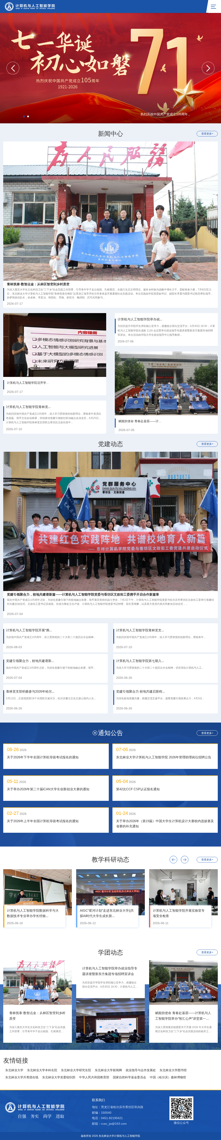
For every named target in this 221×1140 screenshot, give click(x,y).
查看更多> (207, 133)
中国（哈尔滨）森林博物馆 (168, 1077)
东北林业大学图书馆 (173, 1070)
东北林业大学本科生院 (42, 1070)
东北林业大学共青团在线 (21, 1077)
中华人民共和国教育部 (94, 1077)
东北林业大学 (14, 1070)
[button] (12, 68)
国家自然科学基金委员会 (129, 1077)
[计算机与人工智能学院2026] (29, 6)
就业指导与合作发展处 (141, 1070)
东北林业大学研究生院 (76, 1070)
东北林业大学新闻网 (108, 1070)
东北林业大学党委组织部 (58, 1077)
